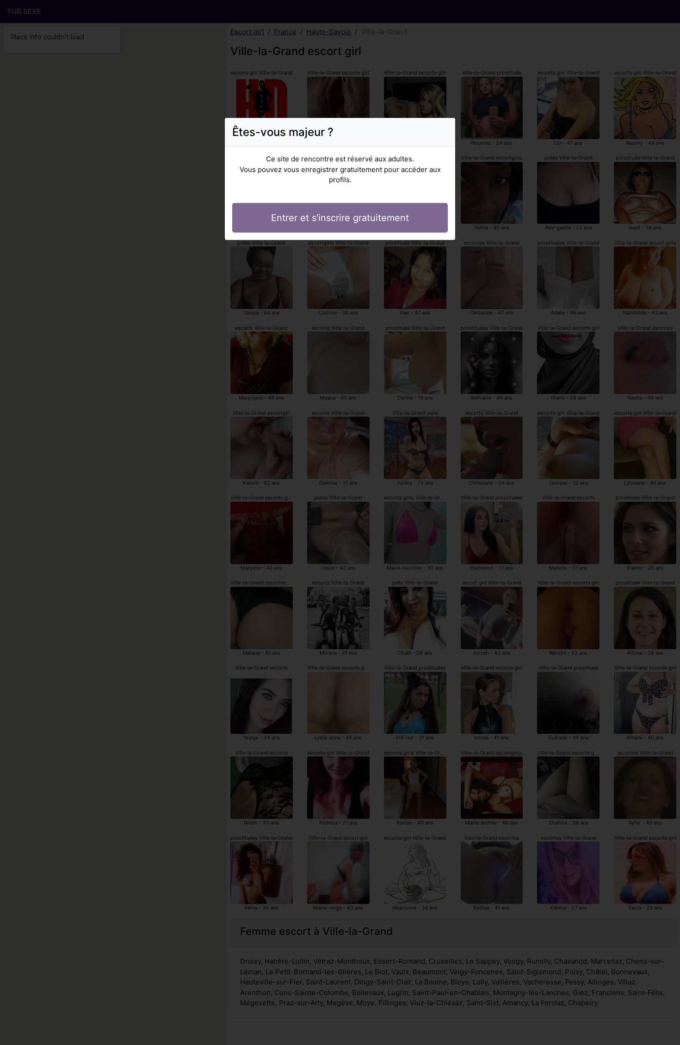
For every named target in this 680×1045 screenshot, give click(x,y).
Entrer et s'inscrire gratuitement (340, 217)
